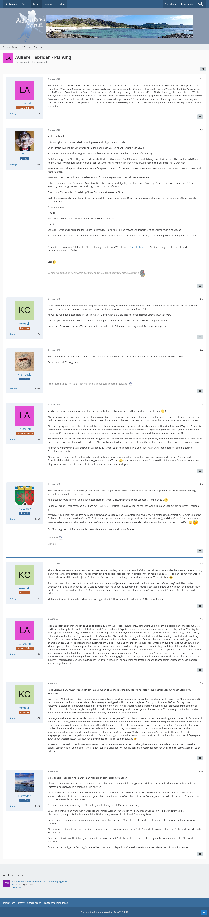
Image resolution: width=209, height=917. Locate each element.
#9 (201, 683)
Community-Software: (104, 912)
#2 (201, 129)
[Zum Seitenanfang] (204, 912)
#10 (200, 771)
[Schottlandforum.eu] (104, 26)
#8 (201, 619)
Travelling (16, 887)
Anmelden (170, 3)
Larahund (24, 61)
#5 (201, 404)
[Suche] (200, 4)
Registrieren (186, 3)
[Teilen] (203, 69)
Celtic (14, 884)
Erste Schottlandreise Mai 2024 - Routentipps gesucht (40, 881)
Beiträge (13, 113)
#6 (201, 484)
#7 (201, 563)
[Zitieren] (200, 116)
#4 (201, 350)
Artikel (12, 384)
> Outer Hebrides (137, 247)
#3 (201, 299)
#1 (201, 79)
